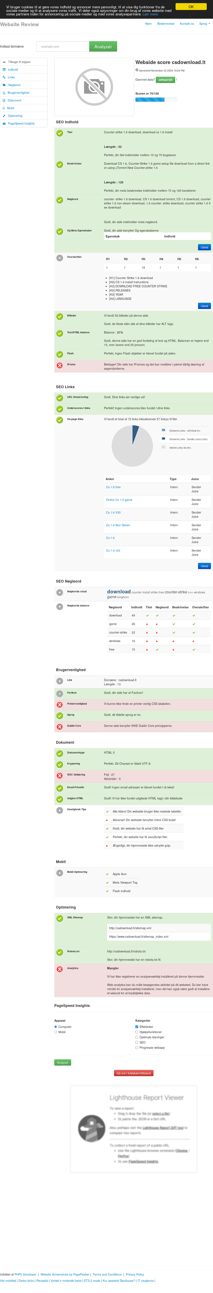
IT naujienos (145, 1280)
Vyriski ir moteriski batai (66, 1280)
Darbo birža (26, 1280)
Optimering (13, 116)
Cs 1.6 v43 (113, 550)
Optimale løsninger (152, 1037)
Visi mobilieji (8, 1280)
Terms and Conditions (107, 1274)
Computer (65, 1027)
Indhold (12, 69)
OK (191, 6)
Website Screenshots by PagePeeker (65, 1274)
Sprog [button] (203, 23)
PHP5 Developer (25, 1274)
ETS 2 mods (92, 1280)
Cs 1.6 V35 (113, 512)
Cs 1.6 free (113, 487)
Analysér (103, 46)
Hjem (148, 23)
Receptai (42, 1280)
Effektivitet (146, 1027)
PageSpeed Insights (20, 123)
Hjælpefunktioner (151, 1032)
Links (10, 77)
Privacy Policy (135, 1274)
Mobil (9, 108)
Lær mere (150, 13)
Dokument (13, 100)
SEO (143, 1042)
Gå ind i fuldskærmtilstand (134, 1073)
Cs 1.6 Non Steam (118, 525)
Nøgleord (13, 85)
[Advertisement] (106, 1224)
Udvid (204, 247)
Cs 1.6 (110, 538)
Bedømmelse (166, 23)
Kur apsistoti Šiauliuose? (119, 1280)
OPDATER (165, 80)
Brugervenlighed (17, 92)
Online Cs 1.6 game (119, 500)
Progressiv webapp (152, 1047)
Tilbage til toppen (18, 62)
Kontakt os (187, 23)
